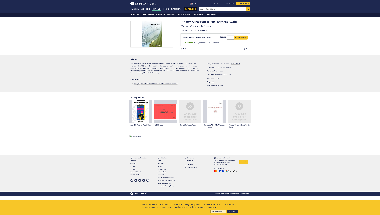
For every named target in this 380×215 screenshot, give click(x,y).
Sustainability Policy (136, 172)
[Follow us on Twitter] (136, 180)
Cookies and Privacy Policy (166, 186)
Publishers (171, 15)
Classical (134, 9)
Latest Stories (211, 15)
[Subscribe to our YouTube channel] (148, 180)
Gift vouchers (162, 169)
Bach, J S (137, 84)
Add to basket (241, 37)
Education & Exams (183, 15)
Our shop (133, 166)
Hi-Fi (148, 9)
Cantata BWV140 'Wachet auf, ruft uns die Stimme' (159, 84)
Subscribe (244, 162)
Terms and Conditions (164, 183)
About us (133, 161)
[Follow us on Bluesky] (140, 180)
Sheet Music (157, 9)
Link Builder (161, 175)
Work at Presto (135, 175)
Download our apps (191, 167)
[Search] (248, 9)
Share (248, 49)
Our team (133, 163)
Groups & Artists (148, 15)
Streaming (191, 9)
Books (166, 9)
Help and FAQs (162, 172)
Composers (135, 15)
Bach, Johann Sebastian (224, 67)
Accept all (234, 211)
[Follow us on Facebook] (132, 180)
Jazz (142, 9)
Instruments (160, 15)
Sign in (216, 3)
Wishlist (231, 3)
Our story (133, 169)
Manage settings (217, 211)
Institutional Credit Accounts (166, 180)
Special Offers (198, 15)
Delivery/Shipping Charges (166, 177)
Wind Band (235, 64)
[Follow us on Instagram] (144, 180)
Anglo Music (218, 71)
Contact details (189, 161)
